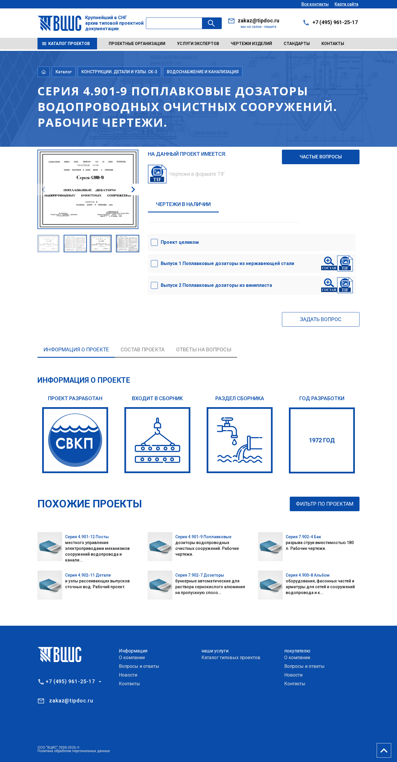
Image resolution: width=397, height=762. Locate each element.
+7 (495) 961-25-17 (335, 22)
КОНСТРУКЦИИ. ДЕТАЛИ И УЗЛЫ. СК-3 (119, 71)
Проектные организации (137, 44)
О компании (132, 657)
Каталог (64, 71)
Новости (128, 675)
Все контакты (315, 4)
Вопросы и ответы (139, 666)
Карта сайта (346, 4)
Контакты (332, 44)
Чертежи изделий (251, 44)
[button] (133, 189)
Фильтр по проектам (324, 504)
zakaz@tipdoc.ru (258, 20)
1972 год (322, 440)
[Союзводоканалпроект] (75, 440)
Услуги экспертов (198, 44)
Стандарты (297, 44)
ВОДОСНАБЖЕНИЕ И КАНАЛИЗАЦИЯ (203, 71)
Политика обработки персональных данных (73, 751)
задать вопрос (320, 319)
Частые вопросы (321, 157)
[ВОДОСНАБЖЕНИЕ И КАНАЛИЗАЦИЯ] (240, 440)
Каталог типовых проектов (230, 657)
